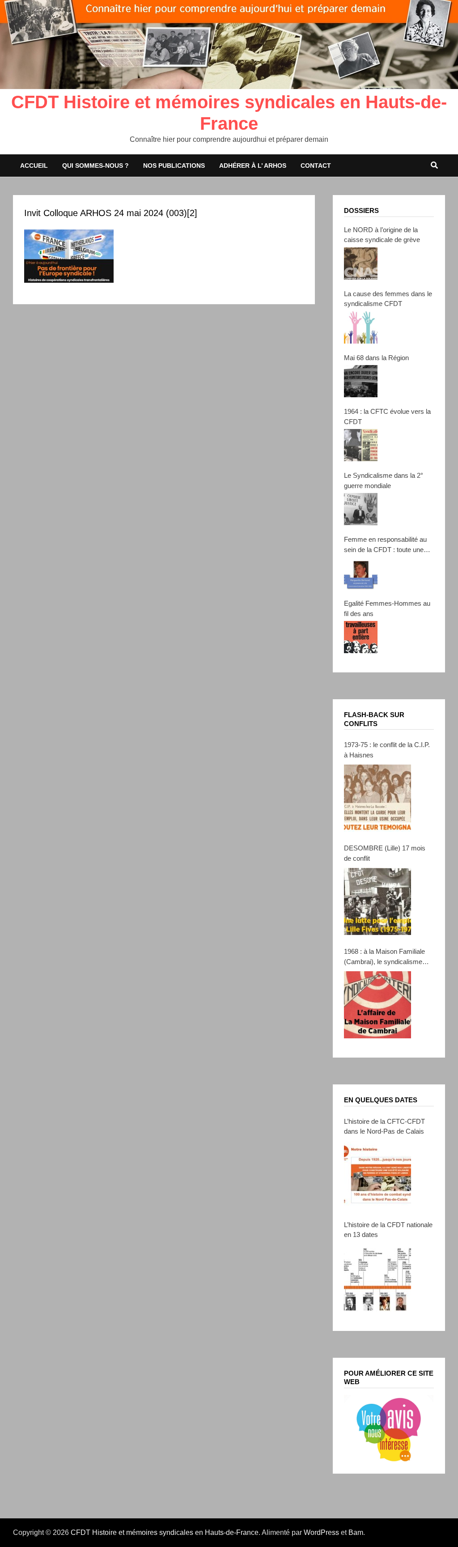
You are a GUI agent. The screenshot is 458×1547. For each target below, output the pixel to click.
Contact (316, 165)
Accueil (34, 165)
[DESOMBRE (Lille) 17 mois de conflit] (377, 901)
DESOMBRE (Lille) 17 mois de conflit (384, 853)
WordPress (321, 1532)
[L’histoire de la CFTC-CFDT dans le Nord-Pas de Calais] (377, 1174)
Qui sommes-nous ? (95, 165)
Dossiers (361, 210)
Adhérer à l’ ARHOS (252, 165)
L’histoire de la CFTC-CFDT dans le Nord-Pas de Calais (384, 1126)
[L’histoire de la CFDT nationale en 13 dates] (377, 1278)
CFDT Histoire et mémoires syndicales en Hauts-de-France (165, 1532)
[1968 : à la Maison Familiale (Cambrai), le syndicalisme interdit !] (377, 1004)
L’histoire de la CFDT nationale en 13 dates (388, 1230)
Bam (355, 1532)
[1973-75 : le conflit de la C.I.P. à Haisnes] (377, 798)
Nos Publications (174, 165)
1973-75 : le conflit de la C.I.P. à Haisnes (387, 750)
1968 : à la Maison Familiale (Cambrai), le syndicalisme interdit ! (384, 957)
